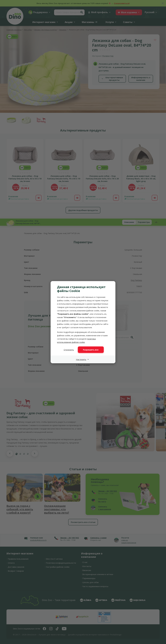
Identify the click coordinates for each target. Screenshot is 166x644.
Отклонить (69, 349)
